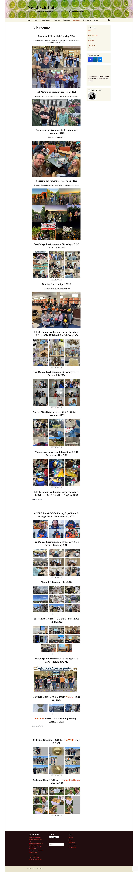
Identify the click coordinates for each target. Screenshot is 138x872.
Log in (70, 840)
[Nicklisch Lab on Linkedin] (95, 59)
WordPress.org (72, 847)
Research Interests (45, 20)
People (35, 20)
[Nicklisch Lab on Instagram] (90, 59)
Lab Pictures (76, 20)
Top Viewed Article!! (33, 855)
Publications (57, 20)
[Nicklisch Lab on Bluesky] (100, 59)
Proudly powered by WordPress (35, 868)
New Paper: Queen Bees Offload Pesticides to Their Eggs (35, 839)
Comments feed (72, 845)
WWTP (69, 696)
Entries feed (72, 842)
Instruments (66, 20)
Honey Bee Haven (71, 780)
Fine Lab (39, 718)
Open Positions (87, 20)
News (28, 20)
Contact (96, 20)
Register (71, 837)
